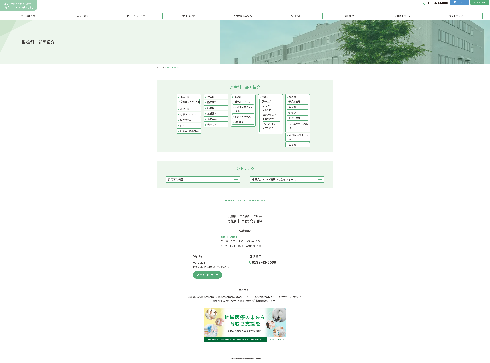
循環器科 (184, 96)
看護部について (242, 101)
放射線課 (267, 101)
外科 (182, 125)
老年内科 (212, 124)
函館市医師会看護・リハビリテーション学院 (276, 296)
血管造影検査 (269, 114)
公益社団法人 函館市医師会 (201, 296)
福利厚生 (239, 122)
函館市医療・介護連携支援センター (257, 300)
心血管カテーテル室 (190, 101)
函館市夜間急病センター (224, 300)
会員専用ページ (403, 16)
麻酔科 (210, 108)
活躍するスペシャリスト (245, 109)
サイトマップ (456, 16)
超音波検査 (268, 119)
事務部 (292, 144)
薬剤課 (293, 107)
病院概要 (349, 16)
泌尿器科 (212, 119)
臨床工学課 (295, 118)
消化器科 (184, 108)
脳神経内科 (186, 119)
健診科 (210, 96)
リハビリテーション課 (299, 125)
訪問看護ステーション (298, 137)
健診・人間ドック (136, 16)
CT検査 (266, 105)
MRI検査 (267, 110)
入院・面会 (82, 16)
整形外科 (212, 102)
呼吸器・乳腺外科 (189, 131)
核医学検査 (268, 128)
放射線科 (212, 113)
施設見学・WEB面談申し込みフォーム (274, 179)
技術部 (265, 96)
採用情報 (296, 16)
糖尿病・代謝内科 (189, 114)
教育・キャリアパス (245, 116)
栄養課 (293, 112)
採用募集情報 (175, 179)
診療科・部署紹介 (189, 16)
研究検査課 (295, 101)
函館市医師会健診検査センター (233, 296)
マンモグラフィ (270, 123)
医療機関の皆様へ (242, 16)
